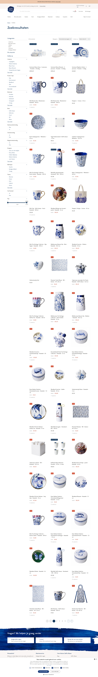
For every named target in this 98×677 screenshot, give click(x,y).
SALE (71, 17)
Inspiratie (65, 17)
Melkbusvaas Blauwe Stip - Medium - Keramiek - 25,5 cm (80, 316)
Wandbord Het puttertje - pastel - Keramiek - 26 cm (80, 463)
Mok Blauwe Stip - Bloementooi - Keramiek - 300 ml (59, 101)
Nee (10, 127)
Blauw (10, 119)
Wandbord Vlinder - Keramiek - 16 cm (38, 572)
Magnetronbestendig (12, 140)
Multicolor (11, 113)
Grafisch (11, 183)
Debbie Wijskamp (13, 155)
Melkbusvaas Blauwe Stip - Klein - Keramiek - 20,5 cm (59, 245)
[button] (49, 674)
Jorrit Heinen (12, 159)
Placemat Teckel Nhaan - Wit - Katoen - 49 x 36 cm (58, 281)
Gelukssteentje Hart (34, 280)
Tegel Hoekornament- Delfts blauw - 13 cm (59, 137)
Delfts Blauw (74, 656)
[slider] (7, 202)
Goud (10, 115)
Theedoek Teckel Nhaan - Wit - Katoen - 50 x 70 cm (37, 609)
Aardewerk (11, 98)
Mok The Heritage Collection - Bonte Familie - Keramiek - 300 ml (38, 173)
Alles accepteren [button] (43, 671)
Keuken (26, 17)
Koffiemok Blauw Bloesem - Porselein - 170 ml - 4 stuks (57, 463)
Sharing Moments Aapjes (14, 70)
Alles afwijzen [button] (55, 671)
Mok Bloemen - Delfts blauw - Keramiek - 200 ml (58, 609)
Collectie (9, 59)
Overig (10, 103)
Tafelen (9, 17)
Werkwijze (9, 164)
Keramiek (11, 96)
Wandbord (11, 82)
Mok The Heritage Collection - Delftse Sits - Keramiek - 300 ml (37, 316)
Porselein (11, 94)
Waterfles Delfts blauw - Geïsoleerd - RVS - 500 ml (59, 572)
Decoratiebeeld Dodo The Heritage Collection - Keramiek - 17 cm (59, 352)
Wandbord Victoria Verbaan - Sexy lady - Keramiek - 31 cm (38, 497)
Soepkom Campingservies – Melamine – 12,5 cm (78, 137)
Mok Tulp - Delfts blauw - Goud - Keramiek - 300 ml (38, 209)
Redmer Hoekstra (13, 63)
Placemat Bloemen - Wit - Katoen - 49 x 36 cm (80, 427)
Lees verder (49, 665)
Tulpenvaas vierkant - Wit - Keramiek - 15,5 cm (36, 463)
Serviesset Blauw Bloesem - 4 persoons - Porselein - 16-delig (58, 67)
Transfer (11, 167)
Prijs (8, 198)
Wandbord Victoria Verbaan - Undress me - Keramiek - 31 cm (37, 427)
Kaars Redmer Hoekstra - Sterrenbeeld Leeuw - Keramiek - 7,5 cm (38, 391)
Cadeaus (58, 17)
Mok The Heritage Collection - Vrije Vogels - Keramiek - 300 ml (38, 245)
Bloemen (11, 177)
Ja (9, 129)
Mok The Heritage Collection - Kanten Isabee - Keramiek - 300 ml (38, 534)
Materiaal (9, 92)
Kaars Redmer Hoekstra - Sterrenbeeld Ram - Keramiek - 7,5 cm (80, 573)
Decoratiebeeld (12, 86)
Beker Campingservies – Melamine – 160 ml (80, 173)
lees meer (58, 1)
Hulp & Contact (87, 17)
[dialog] (49, 667)
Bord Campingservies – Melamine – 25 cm (38, 137)
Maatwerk (50, 17)
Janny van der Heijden (14, 150)
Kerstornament (12, 80)
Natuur (10, 185)
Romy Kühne (12, 152)
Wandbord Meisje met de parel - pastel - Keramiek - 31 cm (58, 209)
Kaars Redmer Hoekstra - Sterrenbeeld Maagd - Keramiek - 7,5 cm (80, 353)
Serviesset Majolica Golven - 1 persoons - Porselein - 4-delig (79, 67)
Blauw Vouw (11, 66)
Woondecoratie (17, 17)
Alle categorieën (11, 52)
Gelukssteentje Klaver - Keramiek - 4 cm (80, 390)
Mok (10, 84)
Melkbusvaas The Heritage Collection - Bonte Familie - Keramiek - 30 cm (57, 317)
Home (8, 22)
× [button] (96, 659)
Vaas (10, 78)
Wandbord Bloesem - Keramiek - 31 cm (80, 497)
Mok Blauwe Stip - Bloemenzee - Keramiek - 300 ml (37, 101)
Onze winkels (42, 6)
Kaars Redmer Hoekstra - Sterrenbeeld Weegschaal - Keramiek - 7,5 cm (57, 498)
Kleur (8, 108)
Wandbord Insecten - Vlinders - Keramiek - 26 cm (79, 245)
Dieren (10, 179)
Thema (9, 174)
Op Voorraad (10, 191)
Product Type (10, 75)
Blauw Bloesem (12, 68)
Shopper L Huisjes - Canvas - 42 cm (80, 208)
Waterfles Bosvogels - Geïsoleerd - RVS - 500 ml (59, 427)
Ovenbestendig (11, 132)
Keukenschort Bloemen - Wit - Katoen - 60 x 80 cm (79, 609)
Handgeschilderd (41, 17)
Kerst (32, 17)
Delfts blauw (12, 111)
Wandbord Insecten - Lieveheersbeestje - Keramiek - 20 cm (38, 353)
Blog (58, 656)
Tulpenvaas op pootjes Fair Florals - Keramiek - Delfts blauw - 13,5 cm (80, 281)
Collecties (10, 42)
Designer (9, 148)
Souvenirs (10, 48)
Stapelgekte (11, 61)
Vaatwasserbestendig (12, 125)
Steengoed (11, 101)
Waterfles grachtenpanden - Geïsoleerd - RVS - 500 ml (57, 173)
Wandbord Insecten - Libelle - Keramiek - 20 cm (58, 390)
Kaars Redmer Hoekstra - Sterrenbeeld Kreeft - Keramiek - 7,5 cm (80, 535)
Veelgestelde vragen (40, 656)
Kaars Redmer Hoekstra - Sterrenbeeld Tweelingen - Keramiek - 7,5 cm (59, 535)
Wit (10, 117)
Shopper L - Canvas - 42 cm (78, 101)
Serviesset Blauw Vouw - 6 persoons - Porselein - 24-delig (38, 67)
